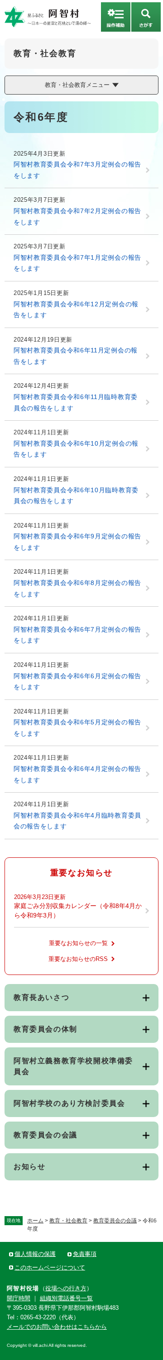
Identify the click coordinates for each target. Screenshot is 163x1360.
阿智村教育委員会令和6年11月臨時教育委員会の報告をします (76, 402)
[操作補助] (115, 17)
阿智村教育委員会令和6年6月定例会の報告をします (77, 681)
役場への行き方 (65, 1288)
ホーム (35, 1220)
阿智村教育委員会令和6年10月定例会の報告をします (76, 449)
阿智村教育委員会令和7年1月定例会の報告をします (77, 263)
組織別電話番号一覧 (66, 1298)
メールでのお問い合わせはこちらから (57, 1326)
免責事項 (84, 1254)
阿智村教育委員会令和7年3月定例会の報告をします (77, 170)
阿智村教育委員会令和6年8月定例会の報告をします (77, 588)
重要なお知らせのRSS (78, 959)
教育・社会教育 (68, 1220)
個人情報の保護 (35, 1254)
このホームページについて (49, 1267)
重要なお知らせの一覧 (78, 943)
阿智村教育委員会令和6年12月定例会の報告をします (76, 309)
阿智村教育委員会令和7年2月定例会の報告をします (77, 216)
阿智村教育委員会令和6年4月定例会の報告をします (77, 774)
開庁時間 (18, 1298)
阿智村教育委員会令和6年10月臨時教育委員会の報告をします (76, 495)
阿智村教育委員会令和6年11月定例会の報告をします (76, 356)
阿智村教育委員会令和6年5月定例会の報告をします (77, 727)
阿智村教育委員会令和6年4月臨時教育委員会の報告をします (77, 821)
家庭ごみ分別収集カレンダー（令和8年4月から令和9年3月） (78, 910)
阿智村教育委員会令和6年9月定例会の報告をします (77, 542)
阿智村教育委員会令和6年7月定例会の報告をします (77, 635)
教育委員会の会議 (115, 1220)
